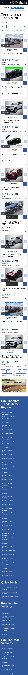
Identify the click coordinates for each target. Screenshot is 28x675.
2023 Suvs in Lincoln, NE (7, 451)
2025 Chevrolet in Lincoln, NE (8, 517)
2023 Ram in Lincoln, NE (7, 530)
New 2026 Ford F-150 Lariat (12, 53)
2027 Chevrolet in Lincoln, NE (8, 492)
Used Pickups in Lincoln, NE (8, 653)
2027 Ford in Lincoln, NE (7, 455)
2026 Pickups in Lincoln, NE (8, 417)
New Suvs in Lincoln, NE (7, 612)
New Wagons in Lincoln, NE (8, 625)
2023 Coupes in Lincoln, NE (8, 576)
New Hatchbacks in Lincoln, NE (8, 629)
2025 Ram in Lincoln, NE (7, 542)
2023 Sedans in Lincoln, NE (8, 555)
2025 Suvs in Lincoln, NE (7, 446)
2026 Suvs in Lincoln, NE (7, 413)
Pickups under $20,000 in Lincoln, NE (10, 593)
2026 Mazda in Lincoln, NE (7, 426)
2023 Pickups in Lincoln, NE (8, 472)
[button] (2, 40)
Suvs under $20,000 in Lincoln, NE (9, 588)
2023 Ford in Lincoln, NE (7, 476)
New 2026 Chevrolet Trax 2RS (13, 154)
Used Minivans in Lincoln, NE (8, 661)
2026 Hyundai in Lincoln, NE (8, 442)
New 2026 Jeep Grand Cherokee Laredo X (10, 121)
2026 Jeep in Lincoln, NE (7, 434)
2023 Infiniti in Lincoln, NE (7, 538)
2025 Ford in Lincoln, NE (7, 480)
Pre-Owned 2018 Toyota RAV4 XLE (13, 289)
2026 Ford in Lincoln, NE (7, 421)
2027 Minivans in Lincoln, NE (8, 559)
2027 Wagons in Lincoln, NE (8, 534)
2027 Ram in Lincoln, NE (7, 484)
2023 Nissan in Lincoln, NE (7, 501)
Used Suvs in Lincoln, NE (7, 649)
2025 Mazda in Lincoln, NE (7, 505)
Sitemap (14, 673)
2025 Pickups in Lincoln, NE (8, 488)
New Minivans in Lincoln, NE (8, 633)
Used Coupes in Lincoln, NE (8, 670)
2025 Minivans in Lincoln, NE (8, 547)
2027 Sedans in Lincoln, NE (8, 526)
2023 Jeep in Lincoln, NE (7, 513)
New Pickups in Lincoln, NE (8, 617)
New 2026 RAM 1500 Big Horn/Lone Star (11, 255)
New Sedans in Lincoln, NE (7, 621)
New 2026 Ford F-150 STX (12, 322)
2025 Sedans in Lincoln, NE (8, 572)
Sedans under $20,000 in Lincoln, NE (10, 597)
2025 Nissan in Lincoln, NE (7, 522)
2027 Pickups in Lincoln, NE (8, 463)
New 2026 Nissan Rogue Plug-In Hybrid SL (13, 188)
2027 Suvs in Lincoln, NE (7, 430)
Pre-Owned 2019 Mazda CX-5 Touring (13, 88)
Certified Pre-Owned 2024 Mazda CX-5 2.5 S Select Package (11, 223)
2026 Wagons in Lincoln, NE (8, 467)
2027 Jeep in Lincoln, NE (7, 509)
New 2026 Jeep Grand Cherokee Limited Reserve (12, 356)
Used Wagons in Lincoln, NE (8, 666)
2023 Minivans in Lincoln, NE (8, 568)
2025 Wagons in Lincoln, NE (8, 563)
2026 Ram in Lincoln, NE (7, 438)
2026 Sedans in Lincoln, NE (8, 459)
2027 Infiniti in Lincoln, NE (7, 497)
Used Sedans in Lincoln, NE (8, 657)
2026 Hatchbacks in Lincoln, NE (9, 551)
